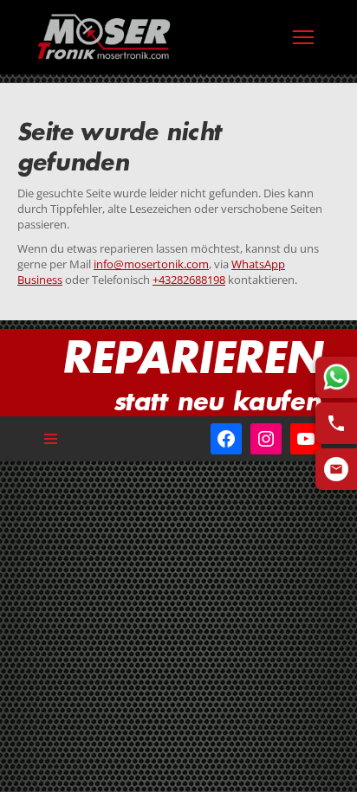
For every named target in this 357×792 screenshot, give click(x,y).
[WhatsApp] (336, 377)
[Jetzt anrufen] (336, 423)
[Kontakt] (336, 469)
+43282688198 (189, 279)
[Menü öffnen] (303, 37)
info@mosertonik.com (151, 264)
